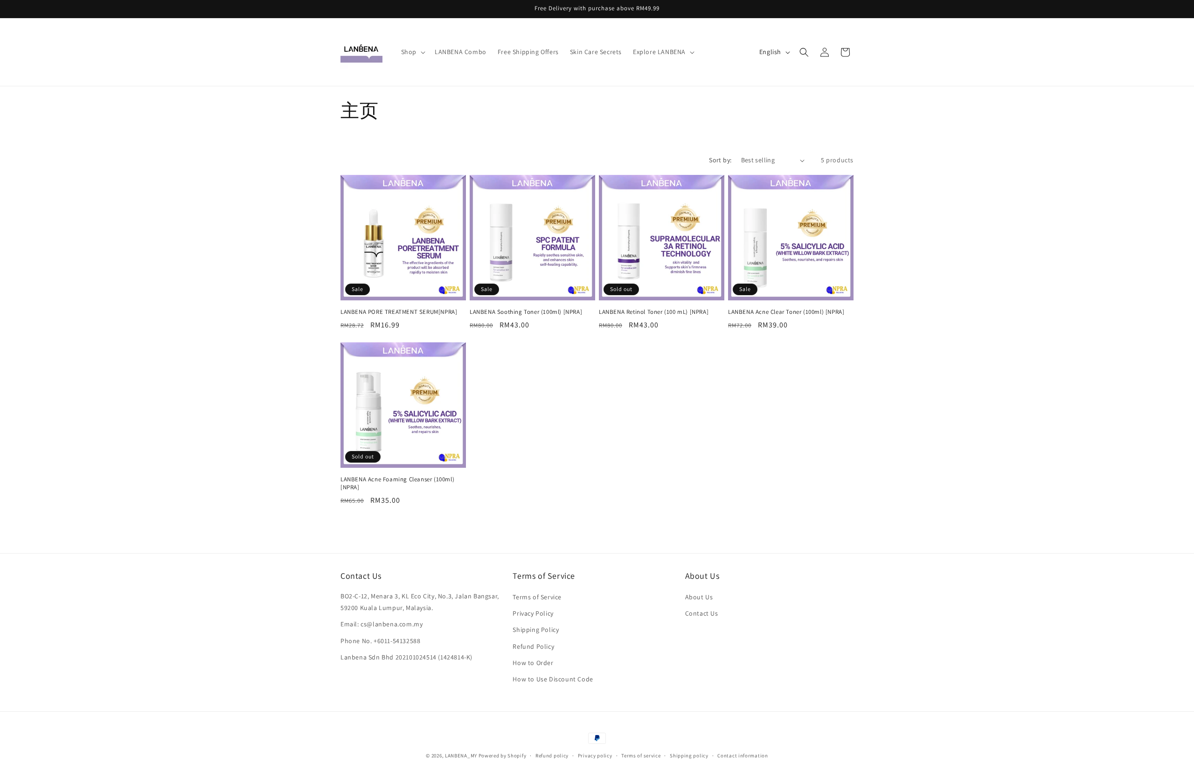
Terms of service (640, 755)
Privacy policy (595, 755)
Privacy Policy (533, 614)
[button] (412, 52)
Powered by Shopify (503, 755)
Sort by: (720, 160)
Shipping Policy (536, 630)
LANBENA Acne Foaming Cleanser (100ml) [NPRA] (397, 483)
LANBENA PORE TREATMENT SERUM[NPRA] (398, 312)
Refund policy (552, 755)
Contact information (742, 755)
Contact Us (701, 614)
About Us (699, 597)
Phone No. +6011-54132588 (380, 641)
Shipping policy (689, 755)
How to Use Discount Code (553, 679)
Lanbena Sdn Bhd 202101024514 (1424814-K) (406, 657)
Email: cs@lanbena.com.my (381, 624)
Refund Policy (533, 646)
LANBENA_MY (461, 755)
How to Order (533, 663)
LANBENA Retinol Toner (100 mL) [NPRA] (653, 312)
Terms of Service (537, 597)
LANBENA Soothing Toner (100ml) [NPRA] (526, 312)
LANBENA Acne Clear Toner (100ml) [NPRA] (786, 312)
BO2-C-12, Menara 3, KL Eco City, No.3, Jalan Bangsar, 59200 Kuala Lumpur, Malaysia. (419, 602)
